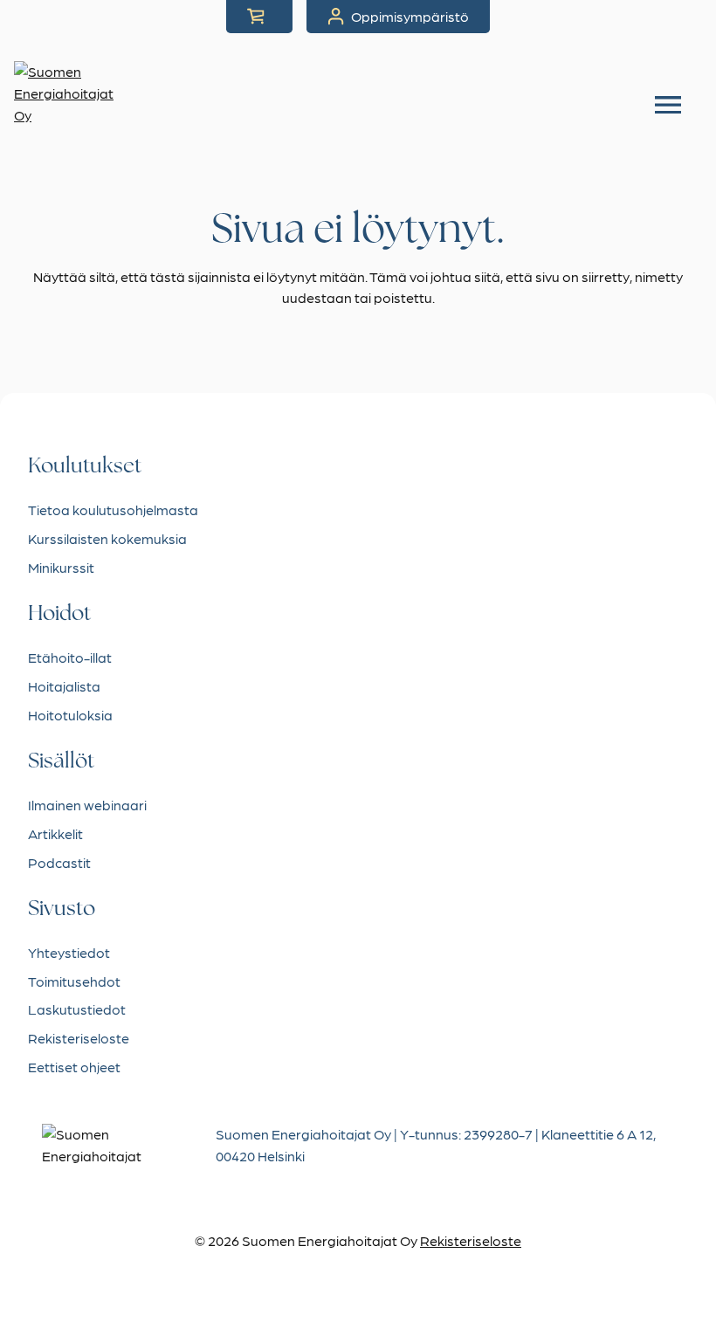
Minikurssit (61, 567)
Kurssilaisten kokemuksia (107, 538)
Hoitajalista (64, 686)
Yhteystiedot (69, 952)
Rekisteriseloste (78, 1038)
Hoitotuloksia (70, 715)
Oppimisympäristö (410, 16)
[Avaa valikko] (668, 105)
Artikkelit (55, 833)
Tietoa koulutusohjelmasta (113, 509)
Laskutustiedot (77, 1009)
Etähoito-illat (70, 657)
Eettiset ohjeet (74, 1066)
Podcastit (59, 862)
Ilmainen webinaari (87, 804)
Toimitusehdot (74, 981)
